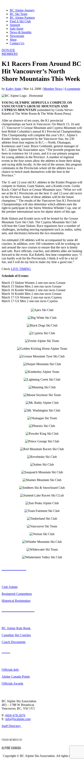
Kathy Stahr (13, 88)
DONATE (8, 50)
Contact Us (17, 43)
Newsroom (17, 36)
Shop (13, 39)
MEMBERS (10, 54)
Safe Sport (16, 28)
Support (15, 25)
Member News (52, 88)
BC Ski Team (18, 14)
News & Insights (20, 32)
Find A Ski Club (20, 21)
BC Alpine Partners (22, 17)
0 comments (72, 88)
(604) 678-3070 (15, 715)
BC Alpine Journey (22, 10)
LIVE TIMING (21, 269)
